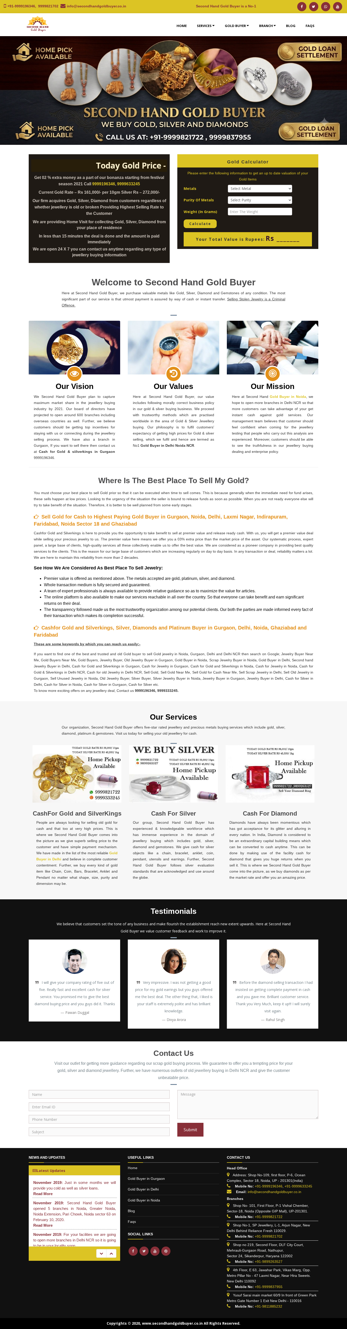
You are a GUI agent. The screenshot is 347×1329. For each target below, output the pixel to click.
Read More (43, 1194)
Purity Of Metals (199, 200)
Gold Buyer (235, 25)
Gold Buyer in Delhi (143, 1189)
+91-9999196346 (21, 6)
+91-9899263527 (268, 1262)
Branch (266, 25)
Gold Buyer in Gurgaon (146, 1179)
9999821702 (48, 6)
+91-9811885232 (268, 1306)
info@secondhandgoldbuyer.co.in (96, 6)
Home (182, 25)
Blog (290, 25)
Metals (190, 188)
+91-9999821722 (268, 1217)
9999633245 (128, 184)
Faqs (132, 1222)
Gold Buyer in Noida (288, 397)
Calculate (200, 223)
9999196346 (103, 184)
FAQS (310, 25)
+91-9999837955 (268, 1287)
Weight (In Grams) (200, 211)
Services (204, 25)
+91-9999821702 (268, 1236)
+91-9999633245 (297, 1186)
